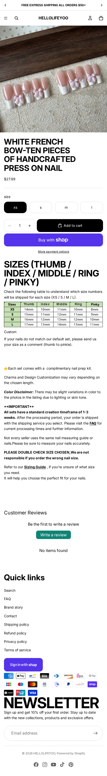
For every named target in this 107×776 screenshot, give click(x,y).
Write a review (53, 534)
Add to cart (73, 225)
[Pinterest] (71, 765)
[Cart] (101, 18)
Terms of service (17, 650)
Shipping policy (16, 624)
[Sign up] (95, 733)
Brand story (13, 607)
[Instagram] (45, 765)
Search (9, 590)
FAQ (7, 599)
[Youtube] (53, 765)
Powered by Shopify (71, 753)
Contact (10, 616)
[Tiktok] (62, 765)
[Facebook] (36, 765)
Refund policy (15, 633)
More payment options (53, 251)
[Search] (16, 18)
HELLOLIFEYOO (44, 753)
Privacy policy (15, 641)
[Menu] (5, 18)
